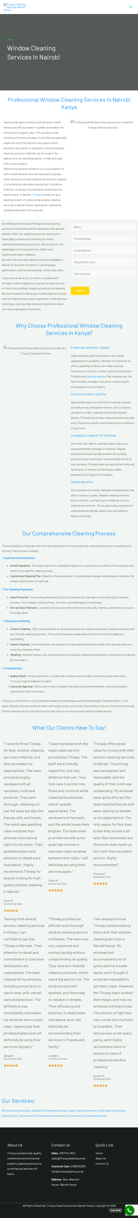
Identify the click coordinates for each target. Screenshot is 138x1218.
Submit (80, 290)
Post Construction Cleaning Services (85, 1115)
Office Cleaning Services (16, 1110)
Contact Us (102, 1163)
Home (99, 1153)
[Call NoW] (129, 1210)
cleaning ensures (96, 376)
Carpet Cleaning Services (82, 1110)
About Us (101, 1158)
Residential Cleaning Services (49, 1110)
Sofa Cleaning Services (111, 1110)
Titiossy (37, 194)
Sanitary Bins (10, 1115)
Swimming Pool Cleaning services (38, 1115)
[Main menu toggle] (130, 7)
